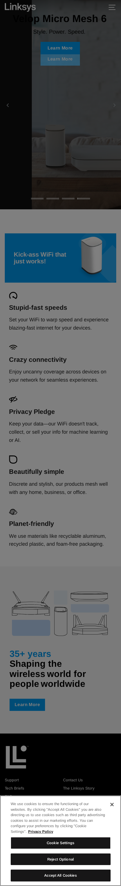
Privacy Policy (40, 831)
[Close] (112, 804)
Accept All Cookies (60, 875)
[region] (60, 840)
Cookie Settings (60, 843)
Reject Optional (60, 859)
